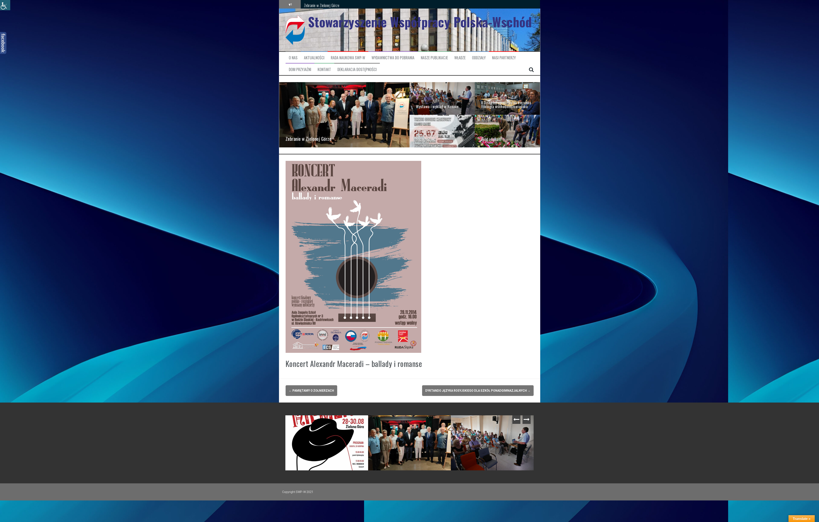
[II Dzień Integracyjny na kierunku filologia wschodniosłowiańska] (507, 98)
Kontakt (324, 69)
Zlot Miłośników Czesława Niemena (397, 422)
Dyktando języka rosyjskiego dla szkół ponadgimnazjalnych (477, 390)
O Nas (293, 57)
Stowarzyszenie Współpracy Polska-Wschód (420, 21)
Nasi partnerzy (504, 57)
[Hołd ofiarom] (507, 130)
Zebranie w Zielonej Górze (322, 4)
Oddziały (479, 57)
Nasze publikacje (434, 57)
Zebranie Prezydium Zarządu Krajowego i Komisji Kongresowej (327, 423)
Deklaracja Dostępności (357, 69)
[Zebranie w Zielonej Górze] (344, 114)
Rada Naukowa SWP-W (348, 57)
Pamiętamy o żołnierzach (311, 390)
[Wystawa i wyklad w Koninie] (442, 98)
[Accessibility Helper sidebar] (5, 5)
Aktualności (314, 57)
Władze (460, 57)
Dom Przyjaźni (300, 69)
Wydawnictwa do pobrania (393, 57)
